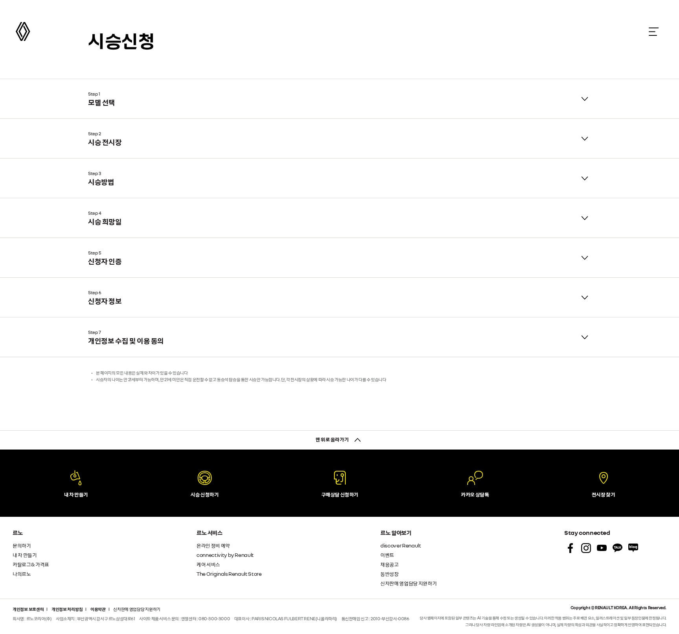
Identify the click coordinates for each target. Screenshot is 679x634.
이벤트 (387, 554)
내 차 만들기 (25, 554)
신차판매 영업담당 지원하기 (408, 583)
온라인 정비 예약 (213, 545)
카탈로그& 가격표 (31, 564)
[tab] (339, 98)
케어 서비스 (208, 564)
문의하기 (22, 545)
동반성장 (389, 573)
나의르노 (22, 573)
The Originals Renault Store (229, 573)
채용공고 (389, 564)
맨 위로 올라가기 (332, 439)
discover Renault (400, 545)
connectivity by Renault (225, 554)
